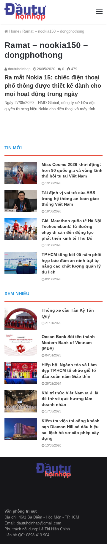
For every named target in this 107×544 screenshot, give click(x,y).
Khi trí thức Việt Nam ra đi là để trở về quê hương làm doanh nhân (70, 399)
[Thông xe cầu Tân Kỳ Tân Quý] (20, 319)
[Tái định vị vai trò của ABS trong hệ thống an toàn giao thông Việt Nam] (20, 201)
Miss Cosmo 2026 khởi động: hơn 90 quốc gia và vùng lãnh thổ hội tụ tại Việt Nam (72, 170)
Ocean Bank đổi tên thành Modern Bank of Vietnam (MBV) (68, 342)
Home (13, 31)
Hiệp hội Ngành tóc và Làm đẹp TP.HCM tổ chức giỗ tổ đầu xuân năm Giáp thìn (69, 370)
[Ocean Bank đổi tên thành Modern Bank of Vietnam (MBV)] (20, 345)
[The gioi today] (25, 12)
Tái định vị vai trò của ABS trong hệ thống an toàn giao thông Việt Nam (70, 198)
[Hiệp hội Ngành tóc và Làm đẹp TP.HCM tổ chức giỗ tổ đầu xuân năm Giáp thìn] (20, 373)
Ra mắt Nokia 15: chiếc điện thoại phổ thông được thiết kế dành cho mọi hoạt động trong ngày (52, 85)
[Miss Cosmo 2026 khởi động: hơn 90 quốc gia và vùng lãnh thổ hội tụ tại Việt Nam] (20, 173)
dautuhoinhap (19, 69)
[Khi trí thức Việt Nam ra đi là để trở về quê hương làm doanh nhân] (20, 401)
